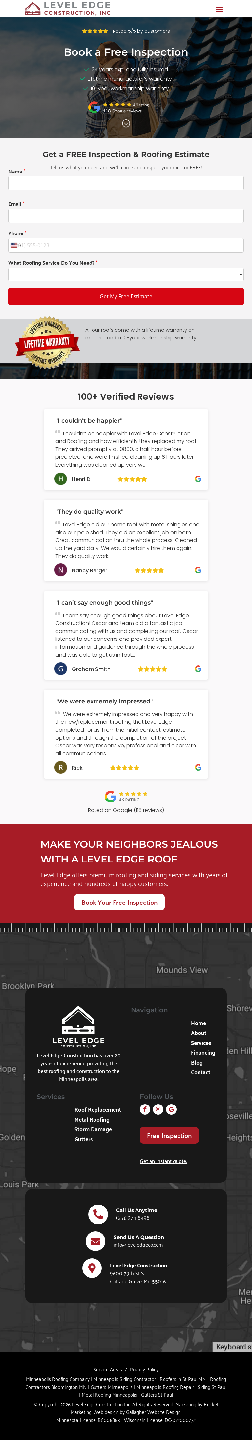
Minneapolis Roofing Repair (165, 1386)
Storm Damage (93, 1130)
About (198, 1033)
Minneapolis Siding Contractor (125, 1378)
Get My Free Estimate (126, 296)
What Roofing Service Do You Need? (52, 262)
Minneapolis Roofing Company (58, 1378)
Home (198, 1023)
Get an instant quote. (163, 1160)
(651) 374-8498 (133, 1217)
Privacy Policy (144, 1369)
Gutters (83, 1140)
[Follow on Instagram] (158, 1109)
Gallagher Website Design (153, 1411)
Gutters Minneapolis (112, 1386)
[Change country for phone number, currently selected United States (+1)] (15, 245)
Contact (200, 1073)
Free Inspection (169, 1135)
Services (201, 1043)
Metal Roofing (92, 1120)
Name (16, 171)
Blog (197, 1063)
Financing (203, 1053)
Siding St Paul (212, 1386)
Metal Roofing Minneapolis (109, 1394)
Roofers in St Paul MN (183, 1378)
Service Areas (108, 1369)
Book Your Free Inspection (119, 902)
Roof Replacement (97, 1110)
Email (16, 203)
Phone (17, 233)
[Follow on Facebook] (145, 1109)
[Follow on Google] (171, 1109)
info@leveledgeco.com (138, 1244)
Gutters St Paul (157, 1394)
